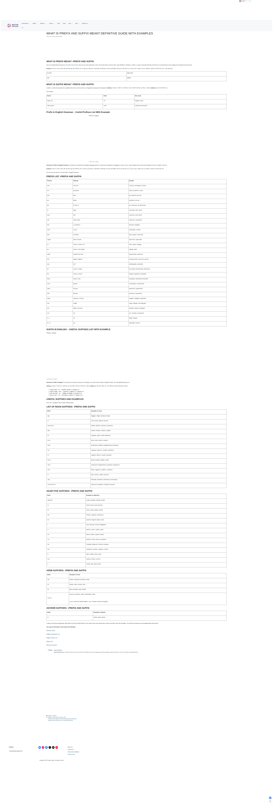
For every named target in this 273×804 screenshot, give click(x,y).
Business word (50, 630)
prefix (54, 717)
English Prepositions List (53, 634)
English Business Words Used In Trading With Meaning (60, 720)
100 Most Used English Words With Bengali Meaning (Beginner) (62, 718)
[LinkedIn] (46, 747)
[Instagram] (43, 747)
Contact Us (71, 749)
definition (50, 717)
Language (54, 715)
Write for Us (85, 23)
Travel (64, 23)
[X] (50, 747)
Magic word (49, 641)
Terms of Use (71, 754)
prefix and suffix (59, 717)
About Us (70, 747)
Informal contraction (51, 645)
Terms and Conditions (73, 752)
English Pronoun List (51, 638)
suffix (64, 717)
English (49, 715)
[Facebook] (39, 747)
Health (34, 23)
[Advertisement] (43, 10)
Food (69, 23)
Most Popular (25, 23)
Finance (51, 23)
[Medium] (53, 747)
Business (42, 23)
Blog (76, 23)
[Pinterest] (56, 747)
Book (59, 23)
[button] (22, 28)
